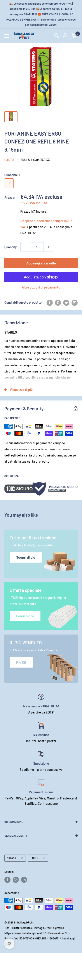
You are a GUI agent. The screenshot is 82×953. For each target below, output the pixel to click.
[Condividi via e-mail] (75, 302)
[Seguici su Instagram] (16, 880)
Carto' (9, 160)
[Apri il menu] (6, 36)
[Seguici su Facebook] (7, 880)
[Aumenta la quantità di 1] (48, 247)
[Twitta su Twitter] (66, 302)
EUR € (34, 858)
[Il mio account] (65, 35)
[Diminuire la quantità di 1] (25, 247)
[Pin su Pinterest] (58, 302)
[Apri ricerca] (56, 35)
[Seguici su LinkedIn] (24, 880)
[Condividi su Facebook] (50, 302)
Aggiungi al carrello (41, 263)
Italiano (11, 858)
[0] (74, 35)
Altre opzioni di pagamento (41, 287)
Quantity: (11, 247)
